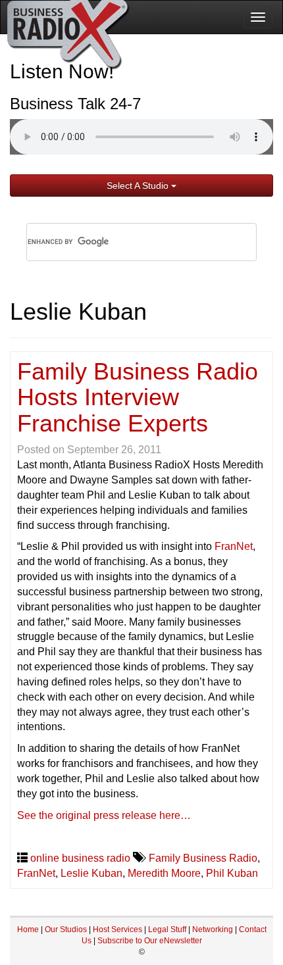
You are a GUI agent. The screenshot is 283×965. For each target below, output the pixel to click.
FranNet (234, 546)
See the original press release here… (104, 815)
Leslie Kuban (91, 873)
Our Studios (66, 929)
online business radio (80, 858)
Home (28, 929)
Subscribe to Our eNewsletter (149, 940)
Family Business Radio (203, 858)
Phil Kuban (232, 873)
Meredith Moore (164, 873)
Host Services (117, 929)
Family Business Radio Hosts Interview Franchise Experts (137, 397)
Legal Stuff (167, 929)
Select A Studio (139, 185)
